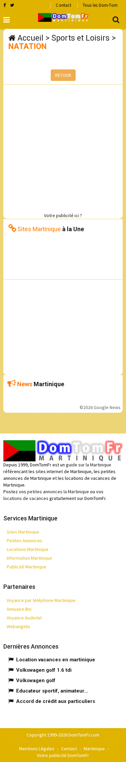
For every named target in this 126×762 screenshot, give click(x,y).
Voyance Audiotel (24, 618)
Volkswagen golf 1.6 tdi (44, 670)
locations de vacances (25, 498)
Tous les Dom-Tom (100, 5)
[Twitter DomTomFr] (12, 5)
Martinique (94, 749)
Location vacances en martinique (55, 660)
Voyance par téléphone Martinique (41, 600)
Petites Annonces (24, 541)
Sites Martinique (23, 532)
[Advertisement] (63, 147)
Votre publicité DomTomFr (63, 755)
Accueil (30, 38)
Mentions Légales (36, 749)
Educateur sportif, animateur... (52, 691)
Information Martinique (29, 558)
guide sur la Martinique (88, 465)
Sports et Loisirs (80, 38)
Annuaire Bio (19, 609)
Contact (63, 5)
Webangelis (18, 626)
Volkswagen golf (35, 680)
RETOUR (63, 75)
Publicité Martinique (26, 567)
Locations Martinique (27, 549)
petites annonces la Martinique (58, 492)
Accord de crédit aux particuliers (55, 701)
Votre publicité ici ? (63, 215)
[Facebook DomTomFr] (4, 5)
